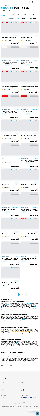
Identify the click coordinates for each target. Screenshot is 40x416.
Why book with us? (23, 377)
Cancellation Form (23, 381)
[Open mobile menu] (2, 2)
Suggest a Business (4, 389)
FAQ (21, 378)
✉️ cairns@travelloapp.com (25, 389)
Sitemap (22, 383)
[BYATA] (15, 403)
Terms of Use (3, 383)
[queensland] (24, 403)
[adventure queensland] (19, 403)
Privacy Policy (3, 381)
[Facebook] (1, 397)
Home (2, 5)
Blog (1, 379)
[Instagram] (3, 397)
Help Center (22, 379)
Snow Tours (7, 5)
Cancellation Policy (4, 382)
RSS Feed (22, 382)
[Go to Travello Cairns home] (7, 2)
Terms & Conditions (4, 378)
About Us (2, 377)
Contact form (23, 390)
